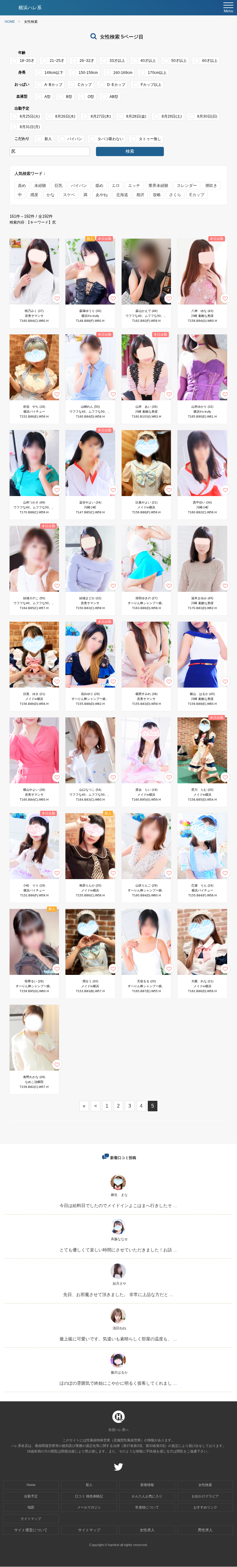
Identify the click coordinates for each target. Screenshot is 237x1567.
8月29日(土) (172, 116)
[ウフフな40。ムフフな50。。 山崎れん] (90, 401)
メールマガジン (89, 1507)
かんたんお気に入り (147, 1496)
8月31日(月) (30, 127)
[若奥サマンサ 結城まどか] (90, 593)
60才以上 (210, 61)
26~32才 (87, 61)
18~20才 (27, 61)
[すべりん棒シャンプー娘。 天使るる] (146, 976)
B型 (69, 97)
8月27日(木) (101, 116)
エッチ (134, 185)
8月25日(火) (30, 116)
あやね (102, 194)
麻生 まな (119, 1195)
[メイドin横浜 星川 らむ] (202, 784)
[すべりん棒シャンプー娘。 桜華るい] (34, 976)
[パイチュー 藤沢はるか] (118, 1367)
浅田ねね (119, 1328)
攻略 (157, 194)
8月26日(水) (65, 116)
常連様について (147, 1507)
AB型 (114, 97)
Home (31, 1485)
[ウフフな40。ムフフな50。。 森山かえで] (146, 306)
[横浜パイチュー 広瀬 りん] (202, 880)
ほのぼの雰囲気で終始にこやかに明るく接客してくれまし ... (118, 1383)
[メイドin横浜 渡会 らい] (146, 784)
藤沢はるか (119, 1372)
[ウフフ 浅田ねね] (118, 1323)
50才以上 (179, 61)
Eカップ (196, 194)
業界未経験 (158, 185)
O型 (91, 97)
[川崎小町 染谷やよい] (90, 497)
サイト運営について (31, 1530)
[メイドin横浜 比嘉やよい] (146, 497)
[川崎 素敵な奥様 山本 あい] (146, 401)
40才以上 (148, 61)
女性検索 (205, 1485)
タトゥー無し (150, 139)
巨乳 (59, 185)
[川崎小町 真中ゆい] (202, 497)
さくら (175, 194)
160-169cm (122, 73)
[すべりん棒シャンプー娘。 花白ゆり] (90, 689)
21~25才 (57, 61)
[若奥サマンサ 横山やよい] (34, 784)
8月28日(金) (136, 116)
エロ (116, 185)
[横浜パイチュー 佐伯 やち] (34, 401)
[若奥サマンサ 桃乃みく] (34, 306)
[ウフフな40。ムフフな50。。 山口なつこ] (90, 784)
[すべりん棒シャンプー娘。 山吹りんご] (146, 880)
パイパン (74, 139)
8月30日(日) (207, 116)
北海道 (122, 194)
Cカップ (85, 85)
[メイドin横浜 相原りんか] (90, 880)
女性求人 (147, 1530)
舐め (99, 185)
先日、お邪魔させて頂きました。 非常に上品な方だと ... (118, 1294)
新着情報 (147, 1485)
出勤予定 (31, 1496)
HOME (10, 21)
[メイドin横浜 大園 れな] (202, 976)
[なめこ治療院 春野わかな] (34, 1072)
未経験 (40, 185)
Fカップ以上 (151, 85)
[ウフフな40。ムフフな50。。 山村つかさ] (34, 497)
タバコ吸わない (110, 139)
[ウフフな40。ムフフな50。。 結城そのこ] (34, 593)
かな (51, 194)
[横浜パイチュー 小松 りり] (34, 880)
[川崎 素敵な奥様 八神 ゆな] (202, 306)
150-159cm (88, 73)
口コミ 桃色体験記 (89, 1496)
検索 (130, 151)
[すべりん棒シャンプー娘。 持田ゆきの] (146, 593)
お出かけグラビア (205, 1496)
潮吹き (211, 185)
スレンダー (187, 185)
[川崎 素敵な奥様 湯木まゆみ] (202, 593)
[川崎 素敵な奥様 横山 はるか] (202, 689)
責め (22, 185)
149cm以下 (53, 73)
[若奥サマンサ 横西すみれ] (146, 689)
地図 (30, 1507)
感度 (34, 194)
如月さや (119, 1283)
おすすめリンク (205, 1507)
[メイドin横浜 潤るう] (90, 976)
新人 (48, 139)
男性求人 (205, 1530)
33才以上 (117, 61)
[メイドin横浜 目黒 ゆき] (34, 689)
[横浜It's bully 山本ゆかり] (202, 401)
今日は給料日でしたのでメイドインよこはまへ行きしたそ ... (118, 1205)
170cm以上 (157, 73)
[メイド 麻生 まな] (118, 1190)
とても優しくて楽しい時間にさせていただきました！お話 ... (118, 1249)
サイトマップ (31, 1519)
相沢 (140, 194)
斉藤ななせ (119, 1239)
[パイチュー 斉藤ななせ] (118, 1234)
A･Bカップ (53, 85)
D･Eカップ (116, 85)
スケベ (69, 194)
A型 (47, 97)
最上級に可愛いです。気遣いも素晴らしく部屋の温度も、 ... (118, 1338)
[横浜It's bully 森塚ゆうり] (90, 306)
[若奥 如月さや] (118, 1278)
